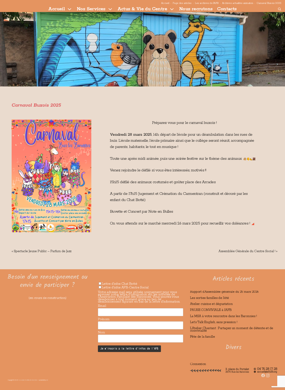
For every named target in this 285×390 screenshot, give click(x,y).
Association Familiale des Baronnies (27, 380)
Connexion (198, 364)
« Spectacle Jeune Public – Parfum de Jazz (41, 251)
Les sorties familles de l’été (209, 298)
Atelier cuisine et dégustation (211, 304)
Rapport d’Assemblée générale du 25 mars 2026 (224, 292)
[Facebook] (263, 373)
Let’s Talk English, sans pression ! (213, 322)
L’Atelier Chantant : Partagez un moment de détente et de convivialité (231, 329)
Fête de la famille (202, 337)
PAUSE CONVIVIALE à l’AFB (211, 310)
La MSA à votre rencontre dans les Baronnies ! (223, 316)
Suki (47, 380)
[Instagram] (267, 373)
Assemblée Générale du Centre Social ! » (247, 251)
